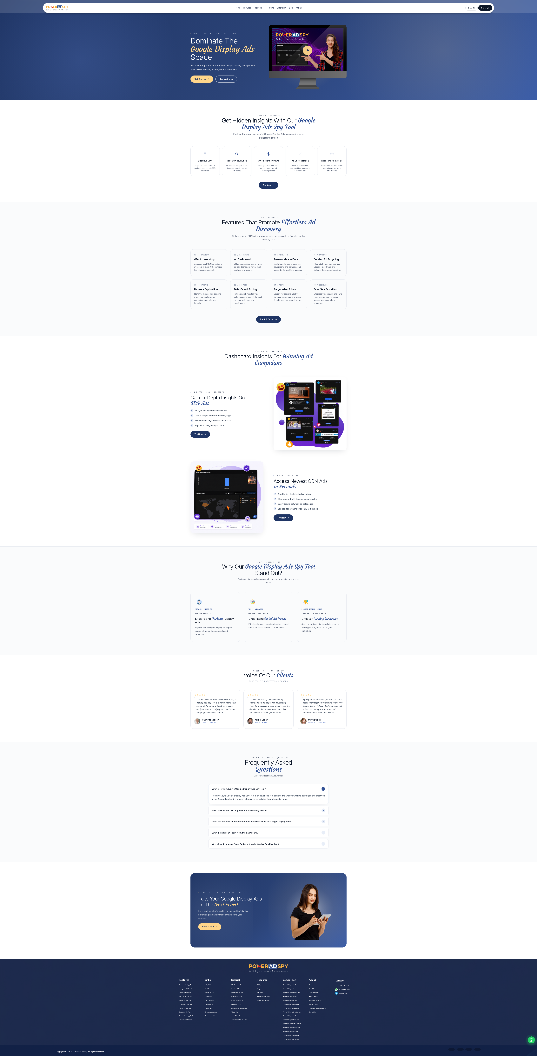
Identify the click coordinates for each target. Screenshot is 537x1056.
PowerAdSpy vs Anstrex (290, 989)
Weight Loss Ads (210, 985)
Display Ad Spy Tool (185, 1004)
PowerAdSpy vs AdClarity (291, 1016)
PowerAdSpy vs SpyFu (290, 997)
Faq (310, 985)
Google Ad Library (263, 1000)
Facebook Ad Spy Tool (186, 985)
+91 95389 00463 (344, 990)
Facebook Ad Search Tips (239, 1020)
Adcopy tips (234, 1012)
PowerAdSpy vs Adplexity (291, 1008)
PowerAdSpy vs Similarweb (292, 1012)
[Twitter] (451, 1049)
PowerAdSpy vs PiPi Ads (291, 1039)
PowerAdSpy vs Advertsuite (292, 1024)
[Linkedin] (468, 1049)
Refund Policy (313, 1004)
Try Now (267, 185)
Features (247, 8)
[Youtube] (460, 1049)
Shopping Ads (209, 993)
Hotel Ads (208, 1008)
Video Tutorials (235, 1016)
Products (258, 8)
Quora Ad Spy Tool (185, 1012)
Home (237, 8)
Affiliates (299, 8)
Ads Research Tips (237, 985)
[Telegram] (477, 1049)
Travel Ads (208, 997)
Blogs (259, 989)
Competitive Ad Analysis (239, 1008)
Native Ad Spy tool (185, 1000)
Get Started (200, 79)
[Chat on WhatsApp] (531, 1039)
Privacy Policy (313, 997)
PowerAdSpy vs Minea (290, 1000)
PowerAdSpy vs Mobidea (291, 1035)
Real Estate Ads (210, 989)
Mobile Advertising (237, 1000)
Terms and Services (315, 1000)
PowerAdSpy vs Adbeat (290, 1032)
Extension (281, 8)
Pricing (271, 8)
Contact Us (312, 1012)
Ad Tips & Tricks (236, 1004)
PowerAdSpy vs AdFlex (290, 985)
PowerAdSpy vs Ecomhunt (291, 993)
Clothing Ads (209, 1000)
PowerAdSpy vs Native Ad (291, 1028)
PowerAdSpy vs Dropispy (291, 1020)
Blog (291, 8)
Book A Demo (226, 79)
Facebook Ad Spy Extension (317, 1008)
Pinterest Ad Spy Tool (186, 1016)
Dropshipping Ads (211, 1012)
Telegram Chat (343, 993)
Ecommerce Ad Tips (237, 993)
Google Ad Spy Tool (185, 993)
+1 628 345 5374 (343, 986)
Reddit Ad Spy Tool (185, 1008)
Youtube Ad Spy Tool (185, 997)
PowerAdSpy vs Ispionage (291, 1004)
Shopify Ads (209, 1004)
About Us (312, 989)
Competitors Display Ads (213, 1016)
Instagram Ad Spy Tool (186, 989)
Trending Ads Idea (236, 989)
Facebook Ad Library (263, 997)
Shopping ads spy (236, 997)
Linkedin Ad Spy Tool (185, 1020)
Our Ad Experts (314, 993)
